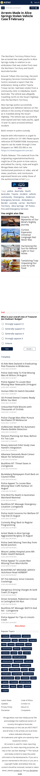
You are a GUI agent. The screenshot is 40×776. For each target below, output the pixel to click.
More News (20, 626)
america (5, 686)
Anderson (30, 197)
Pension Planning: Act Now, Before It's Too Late (19, 437)
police (10, 191)
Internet (27, 686)
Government (16, 636)
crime (32, 670)
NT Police (30, 206)
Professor (20, 644)
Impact (13, 686)
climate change (25, 682)
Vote (7, 349)
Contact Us (25, 703)
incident (24, 194)
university (26, 636)
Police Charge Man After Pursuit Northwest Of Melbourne (17, 419)
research (33, 640)
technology (6, 665)
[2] (28, 750)
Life (3, 8)
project (24, 670)
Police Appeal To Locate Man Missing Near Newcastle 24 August (18, 383)
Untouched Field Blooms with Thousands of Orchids (16, 408)
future (34, 678)
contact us (17, 770)
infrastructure (7, 661)
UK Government (8, 678)
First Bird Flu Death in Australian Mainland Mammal (18, 496)
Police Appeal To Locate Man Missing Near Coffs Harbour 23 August (16, 486)
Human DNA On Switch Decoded (17, 391)
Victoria (11, 644)
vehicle (32, 194)
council (14, 653)
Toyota (14, 194)
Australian (23, 640)
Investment (18, 661)
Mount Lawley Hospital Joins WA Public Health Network (17, 553)
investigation (26, 665)
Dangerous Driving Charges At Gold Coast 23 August (19, 591)
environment (7, 649)
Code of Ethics (27, 700)
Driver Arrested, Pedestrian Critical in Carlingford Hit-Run (19, 600)
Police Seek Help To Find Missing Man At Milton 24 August (18, 374)
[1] (26, 750)
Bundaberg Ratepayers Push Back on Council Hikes (20, 475)
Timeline (5, 356)
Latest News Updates (6, 702)
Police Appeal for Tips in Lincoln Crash (17, 618)
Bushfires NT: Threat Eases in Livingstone (16, 464)
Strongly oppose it (14, 338)
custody (13, 203)
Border (4, 203)
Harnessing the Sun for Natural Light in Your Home (29, 250)
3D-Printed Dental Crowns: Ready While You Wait (18, 399)
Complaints (25, 710)
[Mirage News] (5, 2)
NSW (4, 644)
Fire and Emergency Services (14, 209)
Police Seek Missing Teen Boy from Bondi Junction (19, 543)
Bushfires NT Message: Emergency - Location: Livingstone (19, 505)
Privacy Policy (6, 707)
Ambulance (27, 200)
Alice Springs (18, 206)
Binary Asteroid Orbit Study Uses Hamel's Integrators (18, 446)
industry (16, 665)
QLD (17, 678)
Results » (29, 349)
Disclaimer (5, 710)
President (14, 682)
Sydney (5, 682)
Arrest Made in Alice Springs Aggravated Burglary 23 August (17, 534)
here (27, 179)
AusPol (5, 670)
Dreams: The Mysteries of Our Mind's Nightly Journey (29, 221)
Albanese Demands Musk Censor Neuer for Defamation (17, 455)
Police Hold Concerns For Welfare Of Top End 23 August (20, 514)
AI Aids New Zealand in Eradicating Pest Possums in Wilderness (19, 365)
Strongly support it (14, 324)
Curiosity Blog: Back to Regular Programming (17, 523)
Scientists (25, 678)
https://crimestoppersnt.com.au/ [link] (17, 150)
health (29, 644)
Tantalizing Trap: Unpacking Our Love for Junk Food (29, 264)
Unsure (8, 343)
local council (7, 657)
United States (14, 670)
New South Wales (20, 657)
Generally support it (15, 328)
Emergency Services (10, 200)
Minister (17, 649)
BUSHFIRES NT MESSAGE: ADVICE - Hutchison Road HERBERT (18, 571)
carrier (22, 203)
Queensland (27, 649)
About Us (25, 707)
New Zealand (28, 674)
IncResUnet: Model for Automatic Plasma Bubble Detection (18, 428)
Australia (19, 191)
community (6, 197)
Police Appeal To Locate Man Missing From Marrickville (16, 562)
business (6, 653)
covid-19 (27, 653)
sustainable (17, 674)
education (28, 661)
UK (20, 653)
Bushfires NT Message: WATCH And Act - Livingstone (19, 609)
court (20, 686)
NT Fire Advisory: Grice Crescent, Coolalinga (17, 580)
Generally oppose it (14, 333)
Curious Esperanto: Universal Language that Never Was (28, 234)
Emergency (19, 197)
